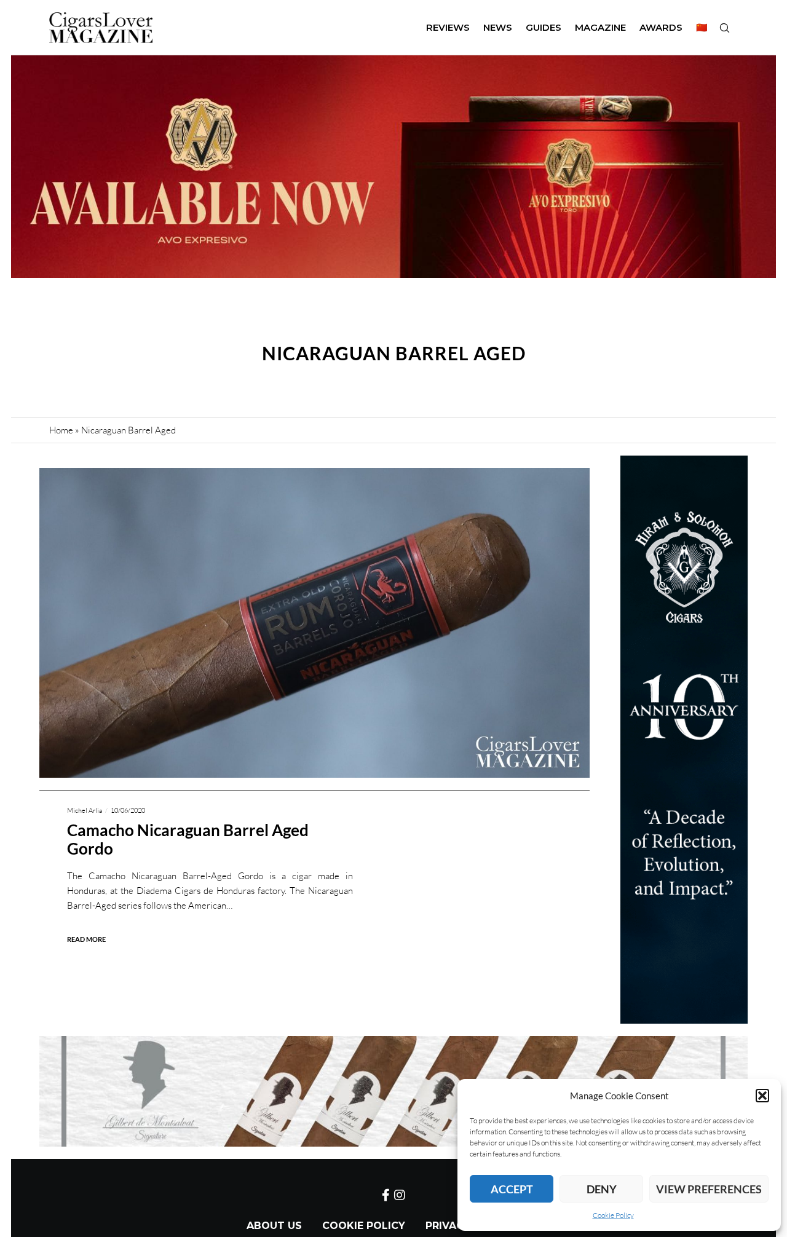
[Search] (724, 27)
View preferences (709, 1189)
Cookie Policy (613, 1215)
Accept (512, 1189)
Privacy (447, 1225)
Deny (602, 1189)
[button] (762, 1095)
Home (61, 430)
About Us (274, 1225)
